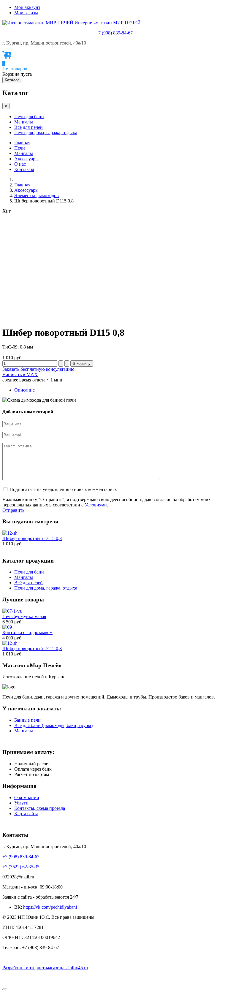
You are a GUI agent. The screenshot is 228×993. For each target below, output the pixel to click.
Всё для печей (28, 127)
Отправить (13, 510)
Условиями (96, 504)
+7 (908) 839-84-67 (114, 32)
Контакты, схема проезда (39, 808)
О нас (20, 164)
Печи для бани (29, 116)
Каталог (12, 80)
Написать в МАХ (20, 374)
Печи (19, 148)
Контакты (24, 169)
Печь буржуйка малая (24, 616)
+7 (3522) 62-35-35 (20, 866)
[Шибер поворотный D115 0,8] (10, 533)
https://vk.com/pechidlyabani (50, 907)
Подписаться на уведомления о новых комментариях (63, 489)
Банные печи (27, 720)
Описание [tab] (24, 389)
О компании (26, 797)
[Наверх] (4, 989)
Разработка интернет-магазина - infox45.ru (45, 967)
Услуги (21, 802)
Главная (22, 142)
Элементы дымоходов (36, 195)
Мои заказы (26, 12)
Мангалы (23, 121)
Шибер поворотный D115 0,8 (32, 538)
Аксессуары (26, 158)
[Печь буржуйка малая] (12, 611)
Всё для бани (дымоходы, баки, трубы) (53, 725)
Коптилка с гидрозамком (27, 632)
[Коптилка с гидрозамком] (7, 627)
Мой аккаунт (27, 7)
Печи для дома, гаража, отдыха (45, 132)
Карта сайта (26, 813)
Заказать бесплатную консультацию (38, 369)
